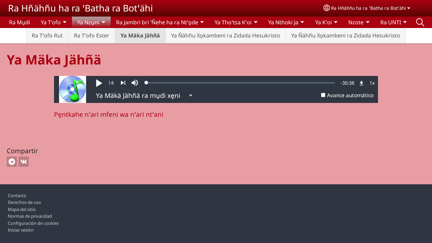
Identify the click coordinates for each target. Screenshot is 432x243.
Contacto (17, 195)
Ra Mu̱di (19, 22)
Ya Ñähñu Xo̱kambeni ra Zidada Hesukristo (225, 35)
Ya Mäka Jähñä (140, 35)
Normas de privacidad (30, 216)
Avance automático (350, 95)
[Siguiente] (123, 83)
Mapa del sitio (22, 209)
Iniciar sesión (21, 230)
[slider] (240, 82)
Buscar (420, 22)
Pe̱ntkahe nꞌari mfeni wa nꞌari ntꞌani (108, 114)
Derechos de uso (24, 202)
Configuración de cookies (33, 223)
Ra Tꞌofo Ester (91, 35)
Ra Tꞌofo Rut (47, 35)
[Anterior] (111, 83)
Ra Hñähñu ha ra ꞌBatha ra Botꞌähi (80, 8)
